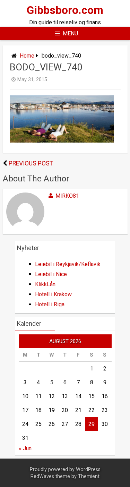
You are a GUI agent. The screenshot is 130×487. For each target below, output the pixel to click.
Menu (70, 33)
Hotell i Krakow (53, 294)
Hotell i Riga (49, 304)
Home (27, 55)
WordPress (88, 469)
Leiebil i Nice (51, 274)
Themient (88, 476)
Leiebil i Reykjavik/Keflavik (68, 264)
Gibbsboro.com (65, 10)
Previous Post (31, 163)
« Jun (25, 448)
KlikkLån (45, 284)
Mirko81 (67, 196)
